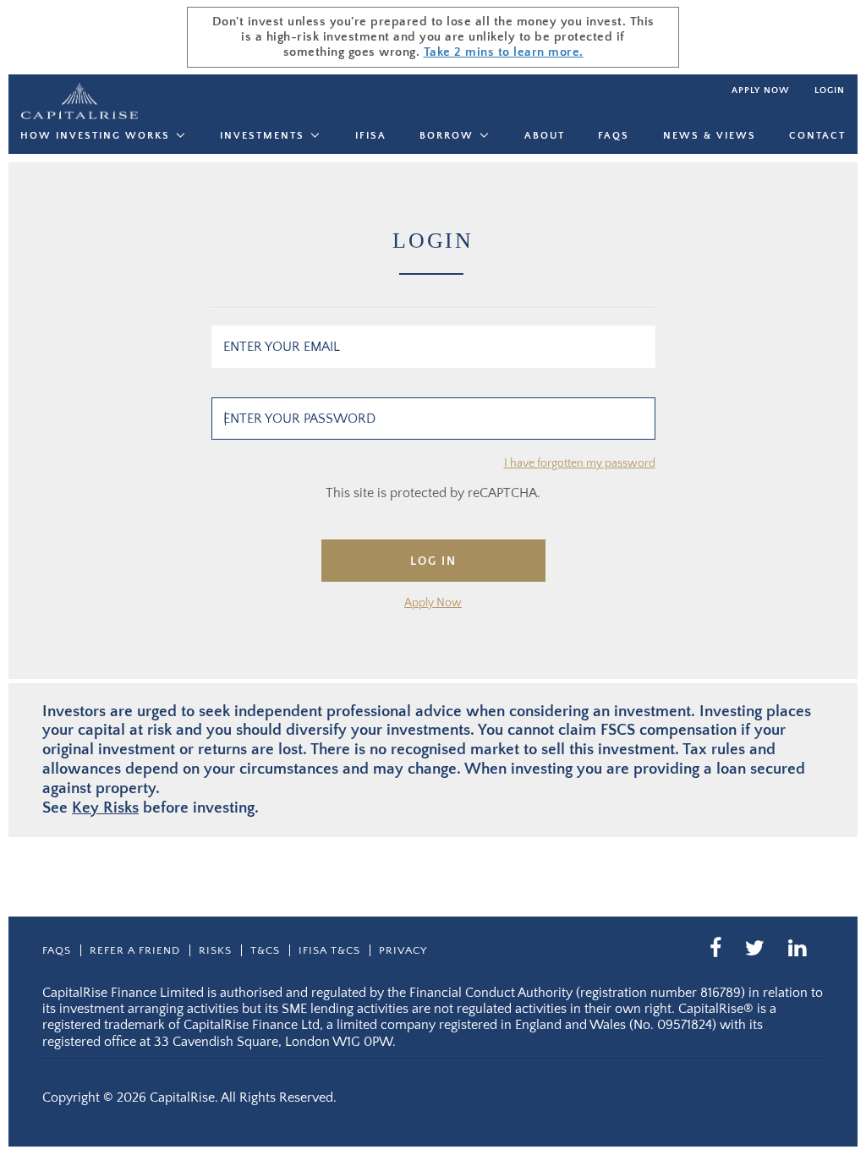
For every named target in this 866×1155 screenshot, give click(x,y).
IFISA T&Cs (329, 950)
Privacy (403, 950)
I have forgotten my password (579, 463)
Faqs (613, 135)
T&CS (265, 950)
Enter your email (281, 346)
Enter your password (299, 418)
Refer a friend (135, 950)
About (544, 135)
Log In (433, 561)
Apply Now (433, 603)
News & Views (709, 135)
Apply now (760, 90)
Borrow (446, 135)
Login (829, 90)
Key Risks (105, 808)
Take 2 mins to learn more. (504, 52)
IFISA (370, 135)
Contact (817, 135)
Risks (215, 950)
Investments (262, 135)
